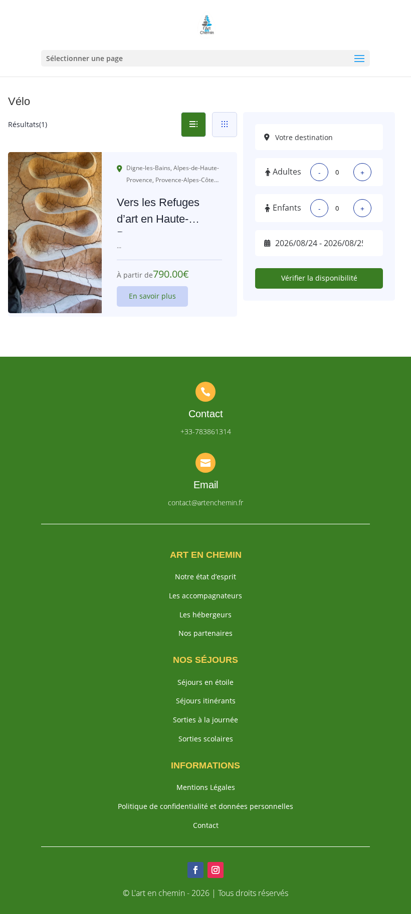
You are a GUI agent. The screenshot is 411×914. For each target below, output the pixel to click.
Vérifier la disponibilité (319, 278)
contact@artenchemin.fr (205, 502)
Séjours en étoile (205, 682)
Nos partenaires (205, 633)
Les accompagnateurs (205, 595)
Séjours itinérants (206, 700)
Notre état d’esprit (205, 576)
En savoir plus (152, 296)
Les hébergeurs (205, 614)
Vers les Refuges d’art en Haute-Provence (158, 219)
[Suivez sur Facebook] (195, 870)
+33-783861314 (205, 431)
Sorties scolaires (205, 738)
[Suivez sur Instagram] (216, 870)
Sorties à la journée (205, 719)
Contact (206, 825)
